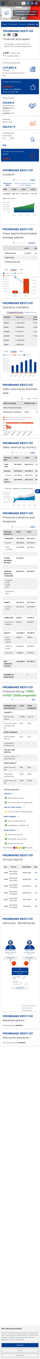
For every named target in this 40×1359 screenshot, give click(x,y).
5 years (14, 270)
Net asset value (7, 184)
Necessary (20, 1355)
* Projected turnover (14, 312)
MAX (21, 270)
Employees (12, 24)
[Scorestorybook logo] (3, 3)
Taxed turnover (30, 312)
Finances (30, 24)
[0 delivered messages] (9, 35)
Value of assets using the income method (25, 184)
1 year (6, 270)
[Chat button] (28, 3)
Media (4, 24)
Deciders (22, 24)
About (20, 1350)
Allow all (20, 1345)
